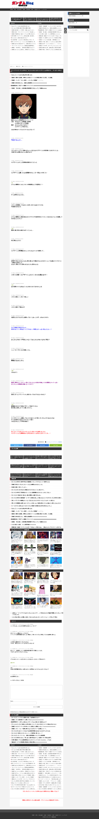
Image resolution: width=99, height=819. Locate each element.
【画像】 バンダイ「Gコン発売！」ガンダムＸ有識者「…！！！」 (27, 80)
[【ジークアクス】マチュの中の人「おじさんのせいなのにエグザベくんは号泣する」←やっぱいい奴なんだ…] (42, 445)
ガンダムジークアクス (51, 442)
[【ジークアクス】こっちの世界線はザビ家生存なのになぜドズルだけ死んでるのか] (29, 535)
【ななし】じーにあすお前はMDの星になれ (21, 74)
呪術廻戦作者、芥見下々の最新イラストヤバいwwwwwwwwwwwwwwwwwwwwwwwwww (33, 85)
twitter (24, 9)
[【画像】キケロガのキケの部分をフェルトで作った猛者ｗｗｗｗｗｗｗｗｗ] (56, 560)
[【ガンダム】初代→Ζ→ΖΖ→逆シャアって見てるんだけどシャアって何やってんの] (29, 601)
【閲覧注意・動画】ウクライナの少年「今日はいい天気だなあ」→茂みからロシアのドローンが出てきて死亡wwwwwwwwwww (37, 527)
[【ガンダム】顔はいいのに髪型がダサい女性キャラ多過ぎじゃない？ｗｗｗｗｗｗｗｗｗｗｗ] (43, 575)
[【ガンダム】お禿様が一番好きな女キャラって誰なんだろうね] (29, 588)
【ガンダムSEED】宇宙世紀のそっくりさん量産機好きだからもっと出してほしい (31, 492)
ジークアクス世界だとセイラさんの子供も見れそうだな (42, 566)
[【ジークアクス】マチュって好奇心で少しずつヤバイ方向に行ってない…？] (16, 535)
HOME (11, 9)
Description (19, 9)
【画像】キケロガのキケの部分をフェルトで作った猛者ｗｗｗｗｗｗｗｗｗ (56, 566)
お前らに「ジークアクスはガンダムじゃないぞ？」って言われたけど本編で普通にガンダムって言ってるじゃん (37, 613)
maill (32, 9)
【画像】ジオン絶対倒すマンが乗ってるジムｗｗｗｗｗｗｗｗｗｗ (27, 719)
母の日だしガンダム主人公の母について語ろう (42, 596)
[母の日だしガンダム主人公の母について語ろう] (43, 589)
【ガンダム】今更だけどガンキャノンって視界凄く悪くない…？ (26, 733)
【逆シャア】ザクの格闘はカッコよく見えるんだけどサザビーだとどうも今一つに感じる (32, 500)
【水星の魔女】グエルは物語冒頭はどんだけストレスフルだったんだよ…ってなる (31, 739)
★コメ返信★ (30, 624)
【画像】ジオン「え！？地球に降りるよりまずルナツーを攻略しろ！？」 (29, 728)
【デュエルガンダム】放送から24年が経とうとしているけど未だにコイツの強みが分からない (34, 724)
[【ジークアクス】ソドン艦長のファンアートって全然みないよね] (56, 588)
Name (11, 701)
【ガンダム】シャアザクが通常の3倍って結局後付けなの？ (25, 717)
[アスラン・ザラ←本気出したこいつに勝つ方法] (43, 601)
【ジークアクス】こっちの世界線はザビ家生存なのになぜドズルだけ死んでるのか (29, 541)
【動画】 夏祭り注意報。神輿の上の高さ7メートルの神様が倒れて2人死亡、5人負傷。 (32, 77)
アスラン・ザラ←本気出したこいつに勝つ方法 (42, 606)
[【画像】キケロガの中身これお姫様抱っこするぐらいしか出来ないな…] (29, 560)
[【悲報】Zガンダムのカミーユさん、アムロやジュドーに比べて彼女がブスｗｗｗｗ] (16, 601)
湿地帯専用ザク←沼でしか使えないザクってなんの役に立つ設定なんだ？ (29, 722)
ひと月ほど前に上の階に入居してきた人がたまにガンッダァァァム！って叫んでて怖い (35, 617)
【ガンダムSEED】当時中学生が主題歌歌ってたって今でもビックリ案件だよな (30, 481)
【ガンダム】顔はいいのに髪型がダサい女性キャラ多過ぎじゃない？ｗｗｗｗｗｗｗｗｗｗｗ (42, 582)
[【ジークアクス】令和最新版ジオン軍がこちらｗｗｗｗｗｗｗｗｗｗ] (29, 547)
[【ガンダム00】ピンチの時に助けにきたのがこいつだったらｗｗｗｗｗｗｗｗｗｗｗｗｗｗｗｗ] (16, 588)
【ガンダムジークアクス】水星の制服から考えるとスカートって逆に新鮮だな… (56, 541)
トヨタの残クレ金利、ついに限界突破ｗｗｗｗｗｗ (23, 524)
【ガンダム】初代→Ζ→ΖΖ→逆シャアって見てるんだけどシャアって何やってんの (29, 607)
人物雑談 (59, 442)
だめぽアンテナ (37, 9)
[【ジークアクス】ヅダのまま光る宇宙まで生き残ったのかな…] (43, 535)
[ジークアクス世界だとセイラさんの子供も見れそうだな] (43, 560)
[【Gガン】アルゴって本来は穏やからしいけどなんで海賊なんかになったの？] (56, 601)
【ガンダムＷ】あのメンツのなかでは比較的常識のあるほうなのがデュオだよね (30, 731)
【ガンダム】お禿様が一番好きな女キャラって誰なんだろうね (29, 594)
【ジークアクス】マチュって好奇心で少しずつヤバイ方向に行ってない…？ (16, 541)
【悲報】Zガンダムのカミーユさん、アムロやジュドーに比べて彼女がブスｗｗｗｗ (16, 607)
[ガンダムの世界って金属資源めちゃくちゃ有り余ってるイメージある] (16, 560)
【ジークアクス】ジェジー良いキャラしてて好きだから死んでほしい (42, 553)
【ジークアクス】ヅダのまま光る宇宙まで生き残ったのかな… (42, 541)
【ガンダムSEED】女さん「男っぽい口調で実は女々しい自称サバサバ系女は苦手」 (31, 737)
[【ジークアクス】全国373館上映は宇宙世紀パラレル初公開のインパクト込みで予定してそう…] (56, 547)
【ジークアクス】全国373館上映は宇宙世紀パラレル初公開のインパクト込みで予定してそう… (56, 554)
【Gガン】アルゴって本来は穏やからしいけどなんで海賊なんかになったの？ (56, 607)
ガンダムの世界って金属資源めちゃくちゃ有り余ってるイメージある (16, 566)
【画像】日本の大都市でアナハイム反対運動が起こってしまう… (16, 553)
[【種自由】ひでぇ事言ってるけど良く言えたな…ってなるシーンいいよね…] (29, 575)
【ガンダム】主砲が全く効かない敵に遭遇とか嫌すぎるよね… (26, 495)
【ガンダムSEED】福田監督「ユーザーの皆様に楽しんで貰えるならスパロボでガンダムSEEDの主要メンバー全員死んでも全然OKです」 (37, 497)
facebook (28, 9)
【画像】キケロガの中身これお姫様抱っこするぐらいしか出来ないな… (29, 566)
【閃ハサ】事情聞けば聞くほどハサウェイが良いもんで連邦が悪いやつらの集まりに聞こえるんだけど (36, 503)
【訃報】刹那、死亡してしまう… (19, 487)
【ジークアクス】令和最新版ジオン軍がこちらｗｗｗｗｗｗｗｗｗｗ (29, 553)
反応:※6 (12, 662)
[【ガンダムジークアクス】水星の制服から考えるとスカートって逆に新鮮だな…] (56, 535)
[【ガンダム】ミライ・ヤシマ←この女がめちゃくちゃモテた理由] (56, 575)
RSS (15, 9)
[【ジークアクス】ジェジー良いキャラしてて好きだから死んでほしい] (43, 547)
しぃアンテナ (44, 9)
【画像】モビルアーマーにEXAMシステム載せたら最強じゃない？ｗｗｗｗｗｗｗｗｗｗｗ (33, 726)
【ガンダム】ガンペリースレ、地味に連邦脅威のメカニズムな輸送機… (28, 735)
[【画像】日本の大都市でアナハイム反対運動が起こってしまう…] (16, 547)
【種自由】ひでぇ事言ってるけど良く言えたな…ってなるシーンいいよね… (29, 581)
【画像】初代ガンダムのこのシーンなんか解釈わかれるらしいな (26, 484)
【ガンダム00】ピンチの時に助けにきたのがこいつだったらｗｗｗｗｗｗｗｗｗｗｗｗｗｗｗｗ (16, 594)
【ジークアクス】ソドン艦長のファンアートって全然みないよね (56, 594)
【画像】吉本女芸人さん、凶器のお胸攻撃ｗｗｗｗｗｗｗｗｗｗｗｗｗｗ (29, 83)
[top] (65, 29)
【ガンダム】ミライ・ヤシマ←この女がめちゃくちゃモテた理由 (56, 581)
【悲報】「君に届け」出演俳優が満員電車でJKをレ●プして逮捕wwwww (29, 88)
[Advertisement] (78, 55)
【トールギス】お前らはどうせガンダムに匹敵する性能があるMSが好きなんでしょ (31, 505)
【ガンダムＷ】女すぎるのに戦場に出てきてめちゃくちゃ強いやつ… (28, 489)
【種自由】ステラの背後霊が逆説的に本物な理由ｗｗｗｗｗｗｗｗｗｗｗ (29, 742)
